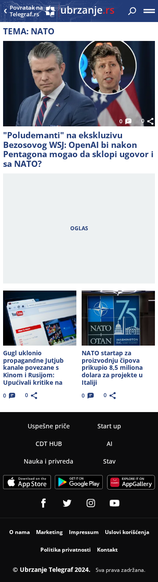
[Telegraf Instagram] (91, 503)
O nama (19, 532)
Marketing (49, 532)
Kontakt (107, 549)
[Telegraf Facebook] (43, 503)
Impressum (84, 532)
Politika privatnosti (65, 549)
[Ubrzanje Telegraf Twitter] (67, 503)
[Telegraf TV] (114, 503)
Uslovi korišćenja (127, 532)
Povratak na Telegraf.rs (26, 11)
